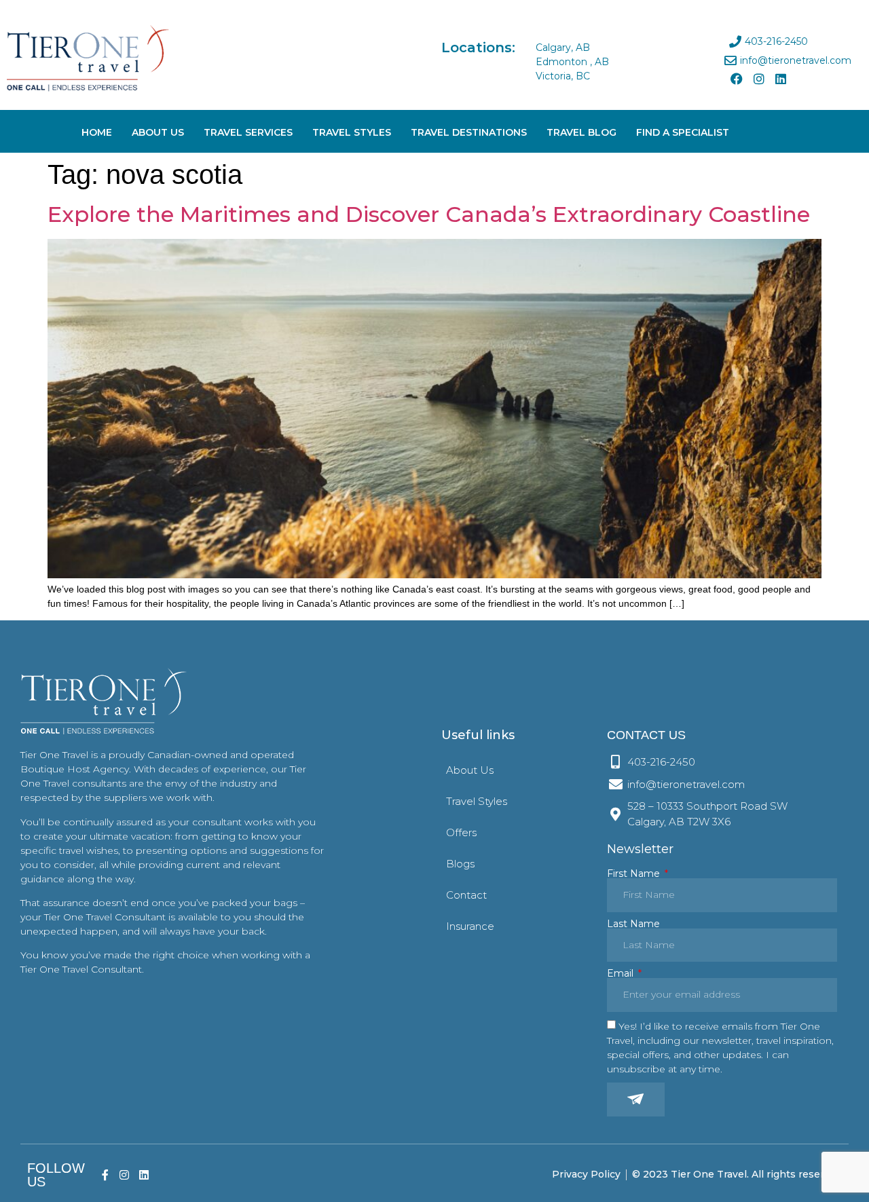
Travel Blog (581, 132)
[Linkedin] (781, 79)
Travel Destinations (469, 132)
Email (621, 973)
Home (96, 132)
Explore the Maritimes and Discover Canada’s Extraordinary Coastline (429, 214)
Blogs (460, 863)
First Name (635, 873)
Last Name (633, 923)
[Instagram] (759, 79)
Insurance (470, 926)
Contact (466, 894)
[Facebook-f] (105, 1174)
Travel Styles (351, 132)
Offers (461, 832)
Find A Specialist (682, 132)
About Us (158, 132)
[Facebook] (736, 79)
